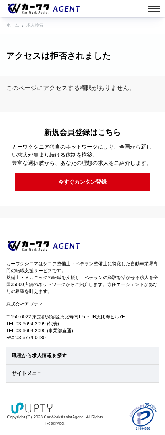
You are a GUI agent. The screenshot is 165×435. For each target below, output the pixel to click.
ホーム (13, 25)
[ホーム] (43, 8)
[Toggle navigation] (154, 9)
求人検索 (34, 25)
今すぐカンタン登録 (82, 182)
